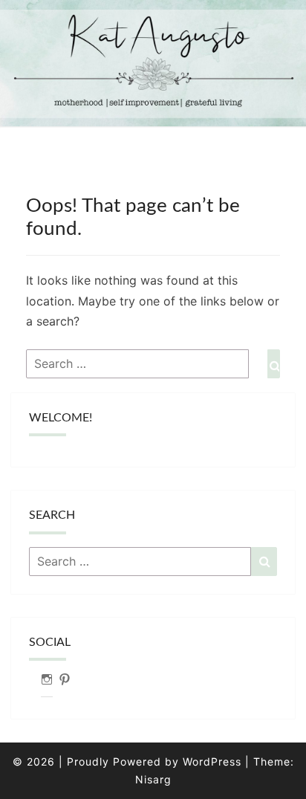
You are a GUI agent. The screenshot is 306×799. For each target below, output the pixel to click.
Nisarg (153, 779)
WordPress (212, 761)
